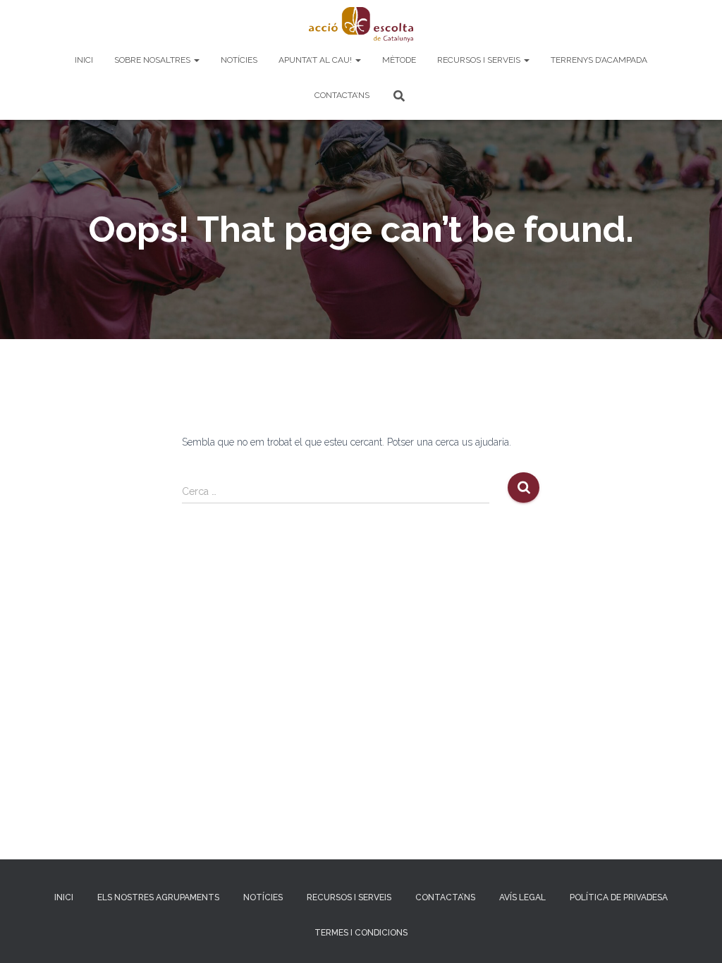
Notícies (239, 60)
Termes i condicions (361, 933)
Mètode (399, 60)
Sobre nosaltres (153, 60)
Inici (84, 60)
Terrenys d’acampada (599, 60)
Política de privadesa (619, 897)
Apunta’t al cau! (316, 60)
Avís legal (522, 897)
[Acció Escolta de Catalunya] (361, 24)
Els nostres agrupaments (158, 897)
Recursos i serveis (479, 60)
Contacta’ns (341, 95)
